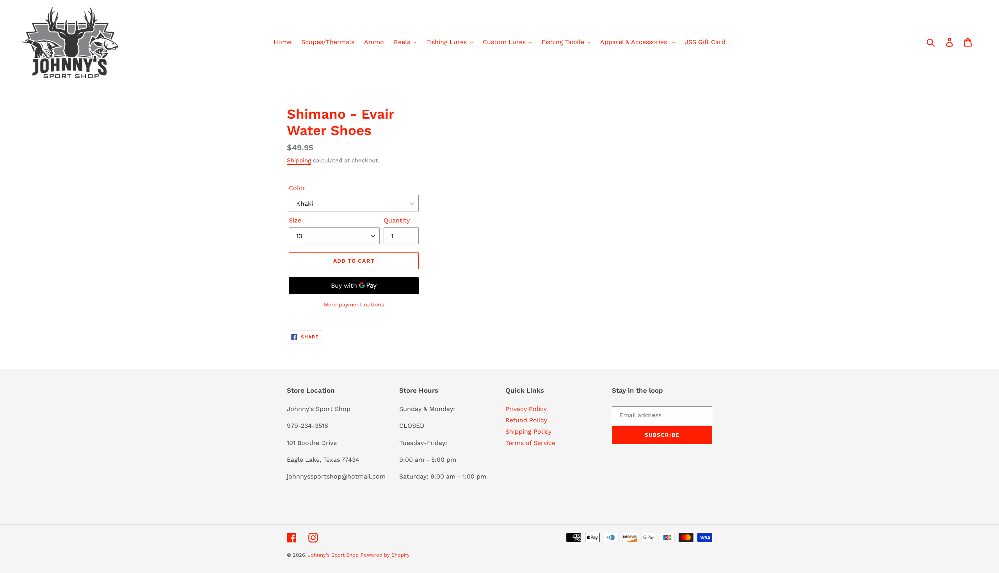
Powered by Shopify (385, 555)
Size (295, 220)
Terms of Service (530, 443)
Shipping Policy (528, 431)
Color (297, 188)
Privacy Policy (526, 409)
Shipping (299, 160)
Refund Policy (526, 420)
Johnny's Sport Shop (333, 555)
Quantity (397, 220)
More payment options (354, 304)
